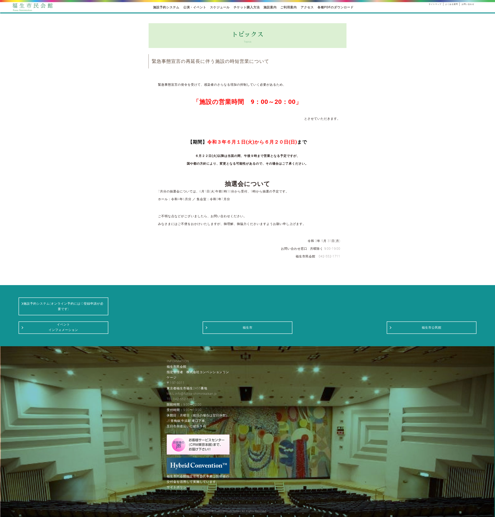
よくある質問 (451, 4)
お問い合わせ (468, 4)
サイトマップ (435, 4)
